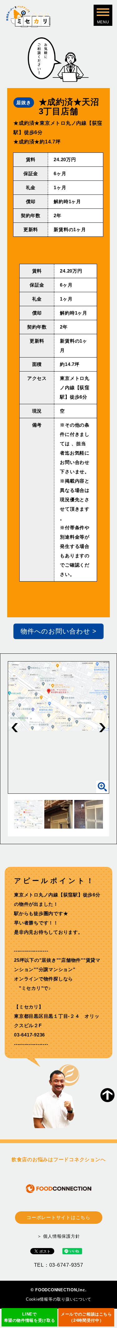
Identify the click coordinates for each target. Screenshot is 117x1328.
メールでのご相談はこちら (86, 1317)
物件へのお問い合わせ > (58, 631)
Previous (15, 727)
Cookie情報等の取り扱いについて (58, 1299)
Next (102, 727)
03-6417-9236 (29, 1034)
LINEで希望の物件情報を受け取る (29, 1317)
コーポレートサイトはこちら (58, 1217)
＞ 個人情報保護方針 (58, 1236)
